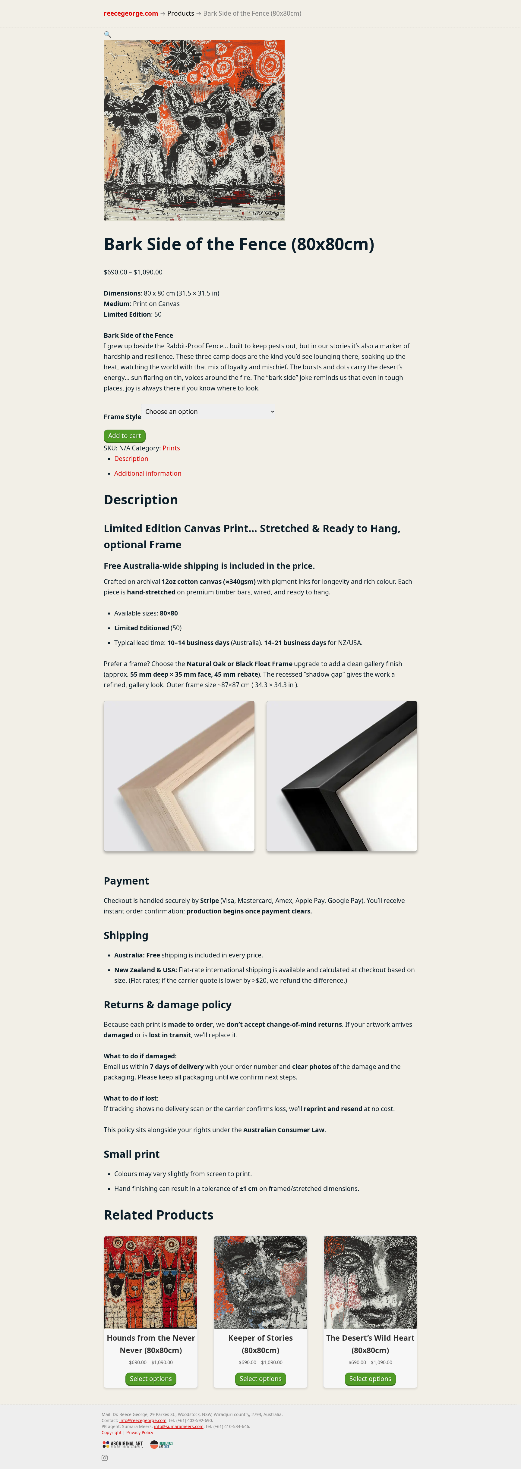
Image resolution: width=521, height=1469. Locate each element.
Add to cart (124, 435)
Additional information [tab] (148, 473)
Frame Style (122, 416)
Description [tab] (131, 458)
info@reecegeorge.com (142, 1420)
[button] (108, 34)
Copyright (112, 1432)
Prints (171, 448)
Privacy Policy (139, 1432)
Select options (151, 1378)
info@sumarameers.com (179, 1426)
